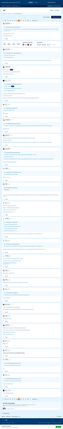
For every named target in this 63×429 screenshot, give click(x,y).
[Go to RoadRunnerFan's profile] (4, 67)
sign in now (25, 404)
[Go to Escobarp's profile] (31, 45)
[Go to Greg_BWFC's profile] (4, 325)
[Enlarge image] (16, 189)
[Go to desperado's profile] (4, 219)
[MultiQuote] (3, 39)
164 (7, 20)
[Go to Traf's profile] (4, 104)
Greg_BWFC (7, 324)
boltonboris (7, 135)
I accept (59, 426)
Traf (6, 104)
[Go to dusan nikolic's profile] (4, 49)
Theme (4, 422)
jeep (6, 202)
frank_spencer (7, 148)
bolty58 (6, 168)
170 (21, 20)
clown (6, 13)
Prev (5, 20)
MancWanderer (7, 23)
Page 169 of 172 (34, 20)
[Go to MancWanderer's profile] (4, 23)
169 (18, 20)
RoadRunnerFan (8, 66)
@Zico (11, 69)
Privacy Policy (8, 422)
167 (14, 20)
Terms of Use (16, 427)
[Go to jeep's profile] (4, 203)
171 (23, 20)
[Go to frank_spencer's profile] (23, 45)
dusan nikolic (16, 27)
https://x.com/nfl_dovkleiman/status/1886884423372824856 (14, 352)
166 (12, 20)
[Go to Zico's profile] (28, 45)
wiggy (6, 183)
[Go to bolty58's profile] (26, 45)
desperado (7, 218)
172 (25, 20)
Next (28, 20)
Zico (6, 80)
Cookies (12, 422)
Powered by (56, 422)
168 (16, 20)
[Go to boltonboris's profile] (4, 135)
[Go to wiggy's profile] (4, 184)
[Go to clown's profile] (3, 13)
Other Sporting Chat (18, 13)
